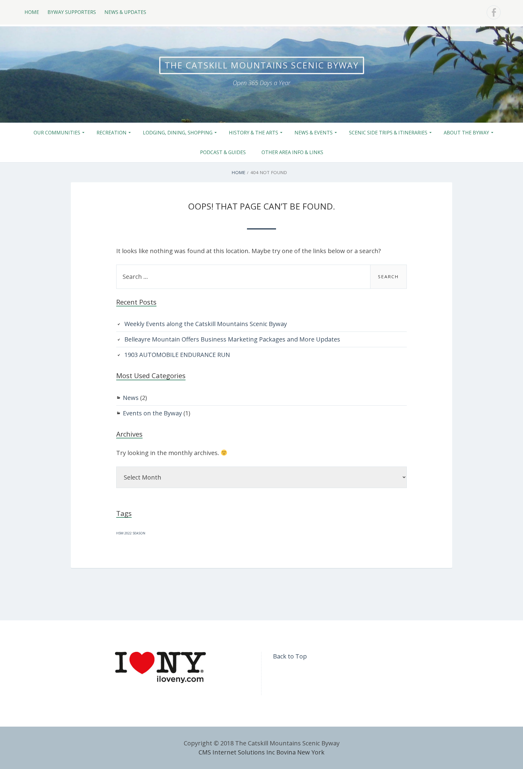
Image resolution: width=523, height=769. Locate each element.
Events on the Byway (152, 413)
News (131, 398)
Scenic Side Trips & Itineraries (388, 132)
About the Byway (466, 132)
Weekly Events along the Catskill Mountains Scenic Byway (205, 324)
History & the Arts (253, 132)
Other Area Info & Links (292, 152)
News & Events (313, 132)
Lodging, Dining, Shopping (177, 132)
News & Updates (125, 12)
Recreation (112, 132)
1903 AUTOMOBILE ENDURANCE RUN (177, 355)
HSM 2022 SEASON (130, 533)
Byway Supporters (72, 12)
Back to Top (290, 656)
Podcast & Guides (223, 152)
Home (32, 12)
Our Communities (57, 132)
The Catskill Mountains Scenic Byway (262, 65)
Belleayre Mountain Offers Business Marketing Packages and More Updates (232, 339)
